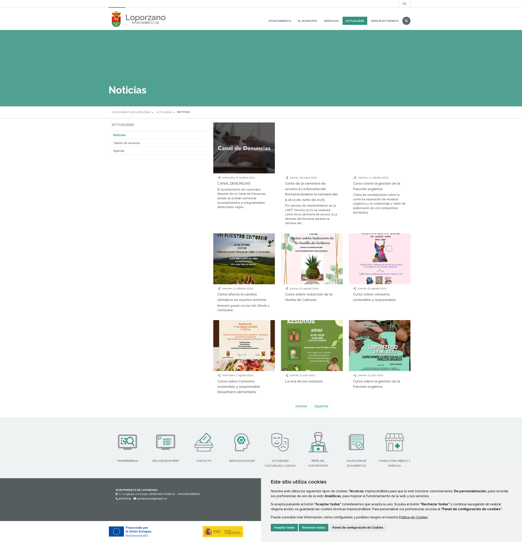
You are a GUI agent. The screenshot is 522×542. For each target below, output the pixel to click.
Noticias (119, 135)
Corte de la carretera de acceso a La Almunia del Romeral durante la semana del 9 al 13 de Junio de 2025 (311, 191)
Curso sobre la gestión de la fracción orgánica (376, 186)
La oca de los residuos (304, 381)
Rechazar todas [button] (313, 527)
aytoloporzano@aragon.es (151, 498)
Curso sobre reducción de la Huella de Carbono (308, 297)
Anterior (301, 406)
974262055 (124, 498)
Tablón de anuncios (126, 143)
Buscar (406, 21)
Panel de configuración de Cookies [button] (357, 527)
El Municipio (307, 20)
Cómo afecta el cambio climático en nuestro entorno (241, 297)
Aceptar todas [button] (284, 527)
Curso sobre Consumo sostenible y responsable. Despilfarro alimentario (239, 386)
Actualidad (355, 20)
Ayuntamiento (280, 20)
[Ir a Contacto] (404, 4)
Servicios (331, 20)
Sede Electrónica (385, 20)
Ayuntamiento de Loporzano (131, 112)
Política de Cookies (413, 517)
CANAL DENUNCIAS (233, 183)
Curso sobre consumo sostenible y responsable (374, 297)
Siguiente (321, 406)
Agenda (118, 150)
